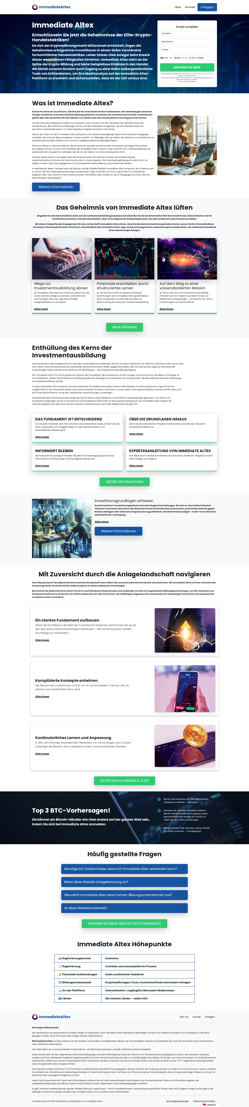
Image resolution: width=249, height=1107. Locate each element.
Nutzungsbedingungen (177, 1101)
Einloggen (207, 7)
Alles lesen (41, 309)
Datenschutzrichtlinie (204, 1101)
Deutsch (211, 1104)
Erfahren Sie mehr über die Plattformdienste (124, 923)
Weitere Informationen (55, 187)
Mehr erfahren (124, 327)
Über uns (184, 1016)
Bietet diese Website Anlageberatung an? (96, 882)
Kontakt (190, 7)
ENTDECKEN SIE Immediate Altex (124, 781)
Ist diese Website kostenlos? (85, 908)
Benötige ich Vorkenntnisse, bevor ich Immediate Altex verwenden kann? (120, 869)
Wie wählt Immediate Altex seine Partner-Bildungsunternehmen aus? (118, 895)
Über (178, 7)
